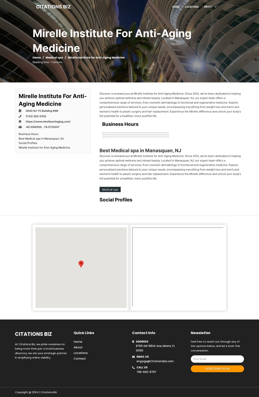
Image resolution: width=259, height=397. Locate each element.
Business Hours (28, 134)
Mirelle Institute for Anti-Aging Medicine (44, 147)
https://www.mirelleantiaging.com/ (48, 121)
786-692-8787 (146, 372)
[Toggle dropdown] (215, 7)
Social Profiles (28, 143)
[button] (81, 264)
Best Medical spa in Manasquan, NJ (41, 138)
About (78, 347)
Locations (192, 6)
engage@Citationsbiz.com (155, 361)
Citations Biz (33, 334)
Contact (80, 359)
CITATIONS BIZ (53, 7)
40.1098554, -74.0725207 (43, 127)
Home (176, 6)
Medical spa (54, 57)
